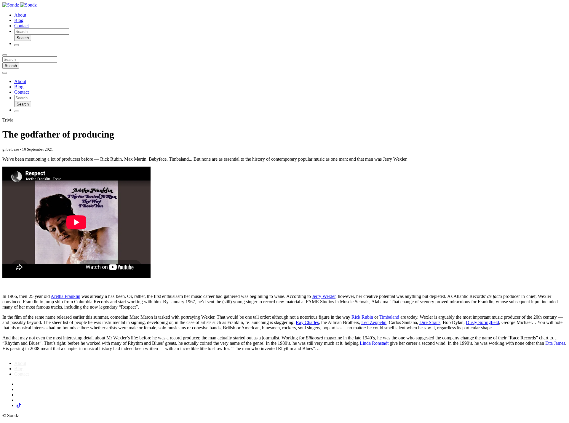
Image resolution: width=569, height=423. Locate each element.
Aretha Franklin (65, 296)
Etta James (555, 343)
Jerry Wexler (323, 296)
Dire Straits (429, 322)
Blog (18, 20)
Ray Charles (307, 322)
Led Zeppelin (373, 322)
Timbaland (389, 317)
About (20, 14)
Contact (21, 25)
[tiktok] (19, 405)
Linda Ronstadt (374, 343)
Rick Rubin (362, 317)
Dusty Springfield (482, 322)
